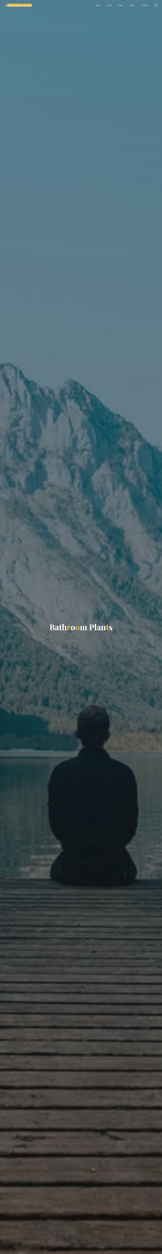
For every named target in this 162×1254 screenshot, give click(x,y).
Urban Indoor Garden (18, 5)
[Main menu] (156, 5)
